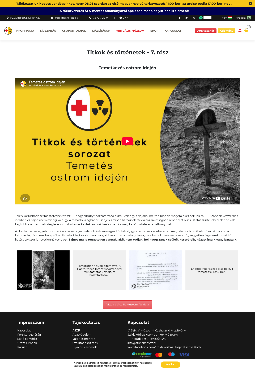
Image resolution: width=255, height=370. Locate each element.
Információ (24, 30)
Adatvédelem (82, 334)
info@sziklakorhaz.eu (66, 17)
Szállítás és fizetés (85, 343)
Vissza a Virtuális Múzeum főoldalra (128, 304)
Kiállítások (101, 30)
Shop (154, 30)
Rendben (170, 364)
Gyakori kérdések (85, 347)
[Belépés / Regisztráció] (240, 30)
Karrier (22, 347)
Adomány (226, 30)
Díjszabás (48, 30)
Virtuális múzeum (130, 30)
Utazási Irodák (27, 343)
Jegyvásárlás (206, 30)
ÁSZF (76, 330)
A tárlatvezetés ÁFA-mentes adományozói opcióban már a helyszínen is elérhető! (124, 11)
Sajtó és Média (27, 338)
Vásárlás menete (84, 338)
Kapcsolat (172, 30)
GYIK (125, 17)
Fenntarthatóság (29, 334)
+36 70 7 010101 (100, 17)
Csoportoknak (74, 30)
